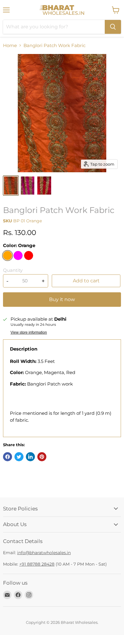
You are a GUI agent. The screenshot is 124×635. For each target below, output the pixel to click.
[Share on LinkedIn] (30, 456)
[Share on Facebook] (7, 456)
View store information (29, 332)
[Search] (113, 27)
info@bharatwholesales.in (44, 552)
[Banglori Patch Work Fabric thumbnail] (10, 185)
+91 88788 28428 (36, 564)
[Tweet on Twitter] (18, 456)
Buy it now (62, 299)
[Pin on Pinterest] (41, 456)
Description (23, 349)
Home (10, 45)
